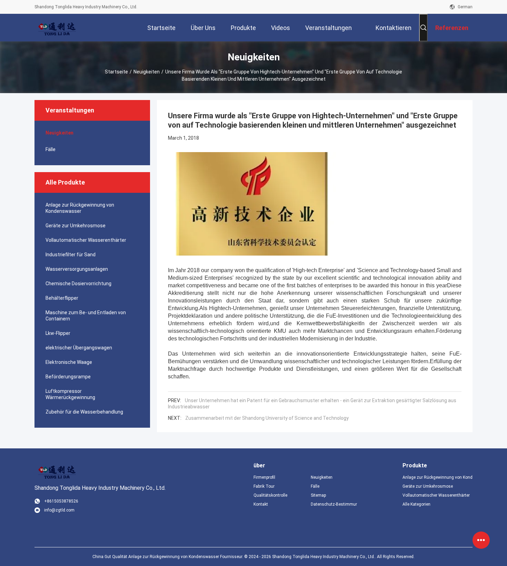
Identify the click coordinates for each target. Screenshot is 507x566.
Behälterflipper (62, 298)
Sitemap (318, 495)
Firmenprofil (264, 477)
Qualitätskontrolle (270, 495)
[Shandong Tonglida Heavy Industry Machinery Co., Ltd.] (57, 27)
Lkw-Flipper (58, 333)
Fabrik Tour (264, 486)
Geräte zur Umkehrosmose (76, 225)
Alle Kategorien (416, 504)
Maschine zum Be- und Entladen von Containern (86, 315)
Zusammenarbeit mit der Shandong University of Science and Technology (267, 418)
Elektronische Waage (69, 362)
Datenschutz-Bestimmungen (334, 504)
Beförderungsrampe (68, 376)
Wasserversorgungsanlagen (77, 269)
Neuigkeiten (146, 72)
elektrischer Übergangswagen (79, 347)
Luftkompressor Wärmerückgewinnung (70, 394)
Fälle (51, 149)
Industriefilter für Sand (71, 254)
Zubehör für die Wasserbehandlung (84, 412)
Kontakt (261, 504)
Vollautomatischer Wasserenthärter (86, 240)
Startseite (116, 72)
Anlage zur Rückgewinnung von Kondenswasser (80, 208)
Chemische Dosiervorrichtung (78, 283)
